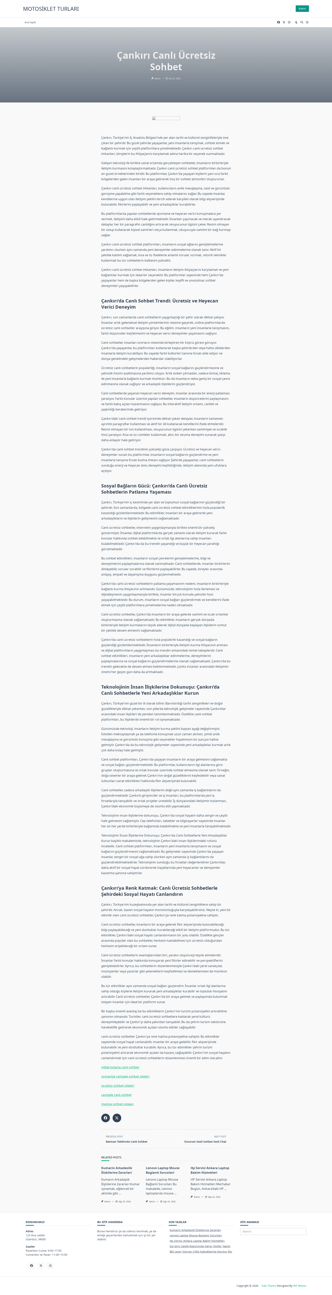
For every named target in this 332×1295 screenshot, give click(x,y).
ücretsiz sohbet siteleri (117, 1086)
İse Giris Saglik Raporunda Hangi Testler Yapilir (200, 1246)
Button (302, 8)
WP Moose (299, 1286)
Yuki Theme (268, 1286)
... (120, 1193)
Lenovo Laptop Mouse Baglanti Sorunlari (196, 1235)
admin (157, 78)
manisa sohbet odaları (117, 1104)
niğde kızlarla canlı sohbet (120, 1067)
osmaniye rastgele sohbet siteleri (125, 1076)
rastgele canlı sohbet (116, 1095)
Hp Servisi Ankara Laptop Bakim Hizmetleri (197, 1241)
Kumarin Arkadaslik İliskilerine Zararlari (195, 1230)
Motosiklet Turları (51, 8)
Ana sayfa (30, 22)
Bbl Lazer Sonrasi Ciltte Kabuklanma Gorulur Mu (201, 1251)
